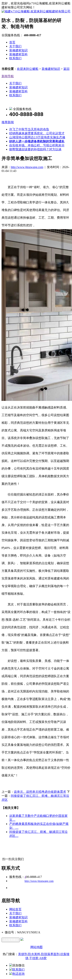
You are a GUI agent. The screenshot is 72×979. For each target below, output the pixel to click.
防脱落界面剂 (50, 954)
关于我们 (15, 46)
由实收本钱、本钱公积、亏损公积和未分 (37, 145)
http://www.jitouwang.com (27, 167)
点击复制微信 (10, 939)
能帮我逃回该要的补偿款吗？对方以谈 (35, 149)
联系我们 (15, 58)
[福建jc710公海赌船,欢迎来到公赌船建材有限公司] (36, 11)
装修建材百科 (18, 54)
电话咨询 (18, 973)
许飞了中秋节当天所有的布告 (29, 129)
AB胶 (43, 958)
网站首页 (15, 909)
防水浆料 (34, 954)
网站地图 (36, 947)
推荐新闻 (8, 122)
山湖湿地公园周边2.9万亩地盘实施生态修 (37, 137)
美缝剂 (22, 954)
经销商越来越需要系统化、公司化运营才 (37, 133)
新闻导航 (8, 76)
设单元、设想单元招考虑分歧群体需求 (40, 791)
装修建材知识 (18, 50)
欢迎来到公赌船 (27, 68)
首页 (12, 42)
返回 (66, 68)
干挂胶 (33, 958)
